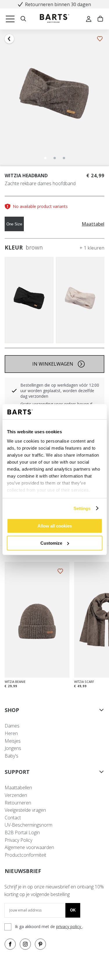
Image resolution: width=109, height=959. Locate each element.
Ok (73, 910)
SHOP (12, 709)
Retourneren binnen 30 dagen (58, 4)
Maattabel (93, 224)
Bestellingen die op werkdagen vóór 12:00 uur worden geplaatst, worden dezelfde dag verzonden (59, 390)
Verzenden (16, 795)
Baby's (11, 756)
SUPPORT (17, 771)
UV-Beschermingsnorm (28, 825)
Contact (13, 817)
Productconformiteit (25, 855)
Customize (51, 543)
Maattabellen (18, 787)
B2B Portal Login (22, 832)
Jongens (13, 748)
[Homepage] (54, 19)
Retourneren (18, 803)
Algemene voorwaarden (29, 847)
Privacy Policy (18, 840)
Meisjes (13, 741)
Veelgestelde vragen (25, 810)
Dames (12, 726)
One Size (14, 224)
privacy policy (69, 926)
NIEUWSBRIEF (23, 870)
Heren (11, 733)
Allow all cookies (54, 525)
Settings (82, 508)
